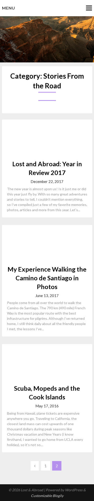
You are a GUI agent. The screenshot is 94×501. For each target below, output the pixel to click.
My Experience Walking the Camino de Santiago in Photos (47, 277)
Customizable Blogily (47, 496)
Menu (8, 7)
